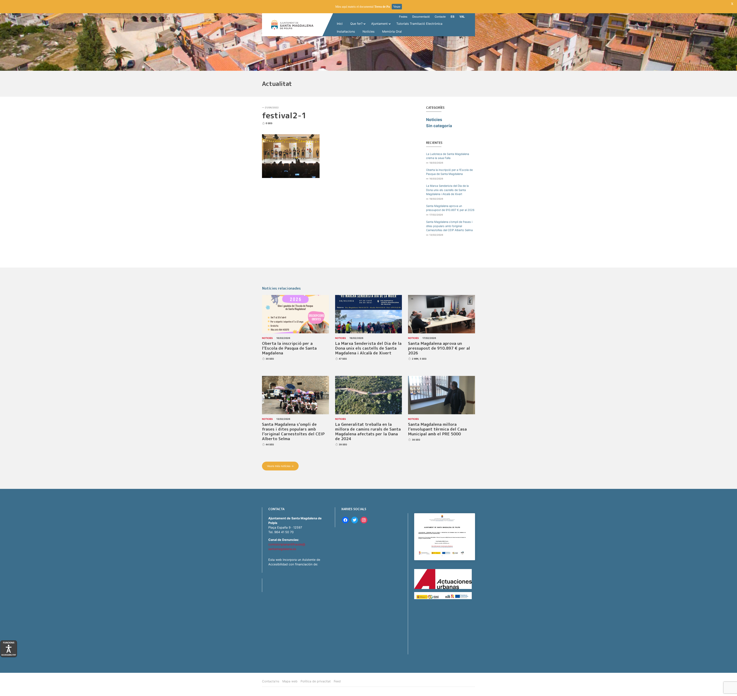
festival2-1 (284, 115)
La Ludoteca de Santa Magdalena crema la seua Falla (447, 156)
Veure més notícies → (280, 466)
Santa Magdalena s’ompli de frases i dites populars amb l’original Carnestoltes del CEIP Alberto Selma (449, 226)
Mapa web (289, 681)
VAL (462, 16)
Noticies (434, 119)
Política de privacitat (316, 681)
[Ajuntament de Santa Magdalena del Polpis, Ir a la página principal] (292, 25)
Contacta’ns (270, 681)
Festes (403, 16)
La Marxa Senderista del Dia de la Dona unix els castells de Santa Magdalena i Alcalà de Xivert (447, 190)
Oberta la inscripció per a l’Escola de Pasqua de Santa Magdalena (449, 172)
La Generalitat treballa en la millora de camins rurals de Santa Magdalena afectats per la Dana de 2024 (368, 431)
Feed (337, 681)
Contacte (440, 16)
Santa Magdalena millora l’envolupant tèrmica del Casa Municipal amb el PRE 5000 (437, 429)
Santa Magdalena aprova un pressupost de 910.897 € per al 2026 (450, 208)
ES (452, 16)
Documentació (421, 16)
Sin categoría (439, 125)
